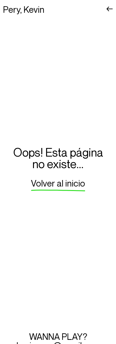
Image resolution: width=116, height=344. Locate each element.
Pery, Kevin (23, 9)
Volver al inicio (58, 183)
